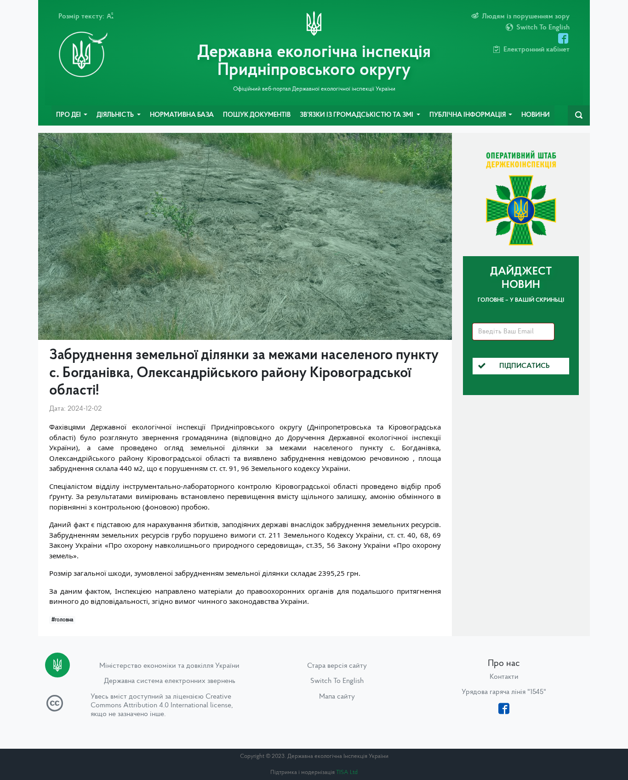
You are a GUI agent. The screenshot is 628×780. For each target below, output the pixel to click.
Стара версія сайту (337, 666)
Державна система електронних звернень (169, 681)
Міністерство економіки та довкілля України (169, 666)
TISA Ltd (347, 772)
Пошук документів (257, 115)
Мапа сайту (337, 696)
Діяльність (116, 115)
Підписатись (524, 366)
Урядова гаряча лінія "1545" (504, 692)
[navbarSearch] (579, 115)
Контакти (504, 677)
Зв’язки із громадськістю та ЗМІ (357, 115)
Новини (535, 115)
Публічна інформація (468, 115)
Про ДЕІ (69, 115)
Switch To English (337, 681)
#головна (62, 620)
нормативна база (182, 115)
